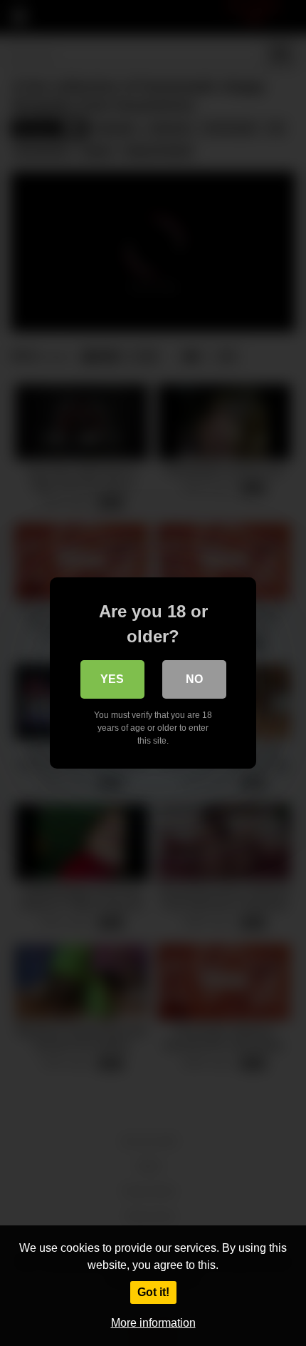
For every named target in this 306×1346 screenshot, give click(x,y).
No (194, 679)
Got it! (153, 1292)
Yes (112, 679)
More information (153, 1323)
